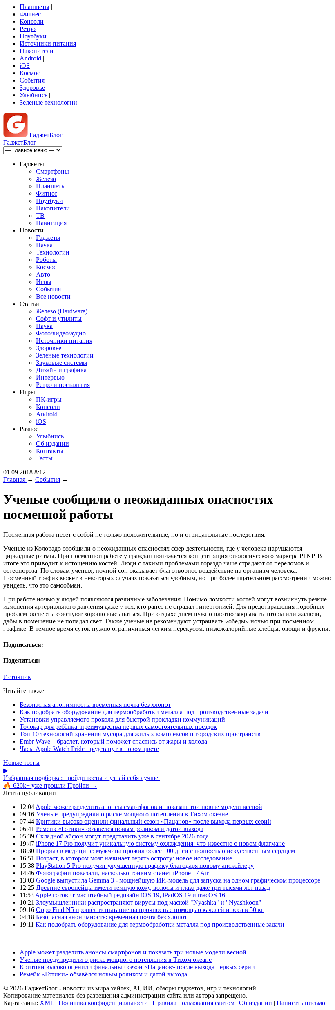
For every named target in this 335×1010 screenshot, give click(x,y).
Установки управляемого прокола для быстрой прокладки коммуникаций (122, 719)
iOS (25, 65)
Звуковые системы (61, 362)
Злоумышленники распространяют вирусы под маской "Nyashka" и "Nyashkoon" (148, 902)
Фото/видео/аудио (61, 333)
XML (47, 1002)
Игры (43, 281)
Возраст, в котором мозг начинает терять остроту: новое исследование (134, 858)
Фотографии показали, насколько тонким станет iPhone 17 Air (122, 872)
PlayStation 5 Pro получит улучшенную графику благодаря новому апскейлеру (145, 865)
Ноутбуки (33, 36)
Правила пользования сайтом (193, 1002)
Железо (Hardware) (61, 311)
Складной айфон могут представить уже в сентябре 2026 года (122, 836)
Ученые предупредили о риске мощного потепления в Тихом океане (132, 814)
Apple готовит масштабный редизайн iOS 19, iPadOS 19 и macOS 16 (130, 895)
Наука (44, 244)
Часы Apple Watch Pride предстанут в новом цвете (89, 748)
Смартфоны (52, 171)
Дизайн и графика (61, 369)
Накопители (37, 50)
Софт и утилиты (59, 318)
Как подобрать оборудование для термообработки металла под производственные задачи (144, 711)
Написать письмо (301, 1002)
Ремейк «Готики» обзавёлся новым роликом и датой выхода (119, 828)
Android (30, 58)
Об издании (52, 443)
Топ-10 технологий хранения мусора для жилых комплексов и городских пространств (140, 734)
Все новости (53, 296)
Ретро (28, 28)
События (32, 80)
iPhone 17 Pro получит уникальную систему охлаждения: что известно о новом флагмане (160, 843)
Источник (17, 676)
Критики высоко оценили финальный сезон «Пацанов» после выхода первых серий (153, 821)
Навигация (51, 222)
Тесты (44, 458)
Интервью (50, 377)
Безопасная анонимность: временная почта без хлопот (95, 704)
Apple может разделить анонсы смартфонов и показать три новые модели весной (149, 806)
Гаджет (45, 135)
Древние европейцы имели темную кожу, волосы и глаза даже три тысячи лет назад (153, 887)
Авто (43, 274)
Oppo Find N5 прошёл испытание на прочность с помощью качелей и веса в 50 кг (150, 909)
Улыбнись (33, 95)
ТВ (40, 215)
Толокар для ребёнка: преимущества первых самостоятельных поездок (118, 726)
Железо (46, 178)
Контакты (49, 450)
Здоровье (32, 87)
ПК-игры (49, 399)
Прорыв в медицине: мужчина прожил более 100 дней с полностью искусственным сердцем (165, 850)
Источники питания (48, 43)
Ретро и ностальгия (63, 384)
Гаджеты (48, 237)
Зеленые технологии (48, 102)
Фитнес (30, 14)
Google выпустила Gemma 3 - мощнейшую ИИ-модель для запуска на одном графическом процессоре (178, 880)
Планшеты (34, 6)
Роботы (46, 259)
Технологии (52, 252)
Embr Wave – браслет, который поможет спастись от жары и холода (113, 741)
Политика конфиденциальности (103, 1002)
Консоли (32, 21)
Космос (30, 72)
